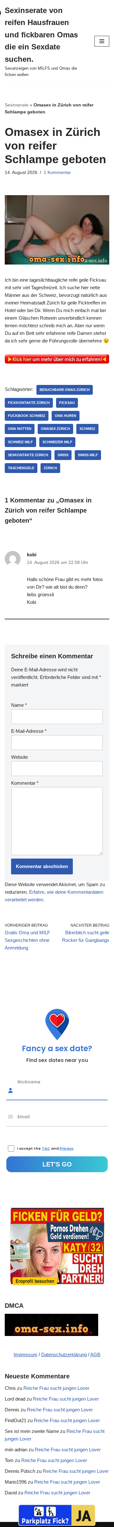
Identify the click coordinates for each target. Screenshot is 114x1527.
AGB (95, 1354)
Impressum (25, 1354)
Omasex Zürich (55, 429)
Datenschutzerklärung (64, 1354)
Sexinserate (16, 104)
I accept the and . (45, 1148)
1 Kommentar (57, 172)
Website (19, 757)
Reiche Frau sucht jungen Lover (56, 1388)
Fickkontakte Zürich (29, 403)
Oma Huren (65, 416)
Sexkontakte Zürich (28, 455)
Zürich (50, 468)
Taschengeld (21, 468)
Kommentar (25, 783)
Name (19, 705)
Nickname (29, 1081)
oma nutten (19, 429)
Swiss (63, 455)
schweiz (87, 429)
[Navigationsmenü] (101, 41)
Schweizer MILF (57, 442)
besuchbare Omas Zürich (65, 390)
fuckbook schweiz (26, 416)
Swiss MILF (88, 455)
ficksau (67, 403)
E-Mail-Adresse (29, 731)
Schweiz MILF (20, 442)
